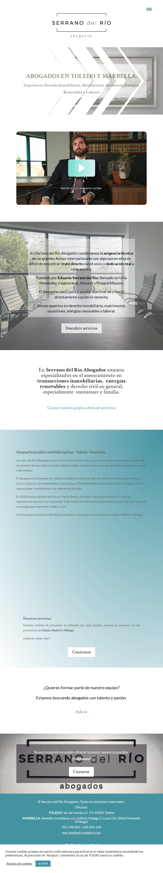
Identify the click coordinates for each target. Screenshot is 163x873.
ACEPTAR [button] (43, 863)
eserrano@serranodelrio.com (81, 832)
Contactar (81, 772)
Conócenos (81, 652)
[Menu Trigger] (149, 9)
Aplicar (81, 712)
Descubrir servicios (81, 328)
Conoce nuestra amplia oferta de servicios (81, 408)
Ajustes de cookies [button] (19, 863)
